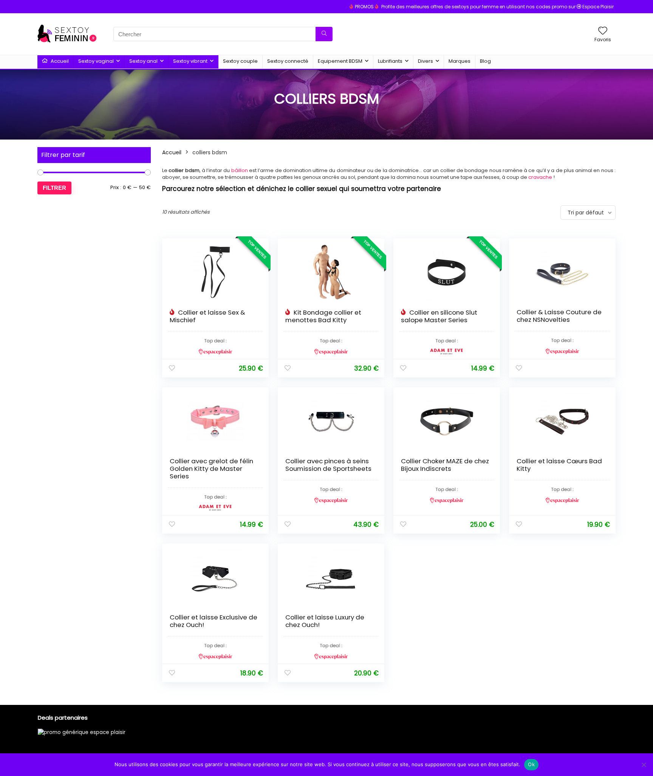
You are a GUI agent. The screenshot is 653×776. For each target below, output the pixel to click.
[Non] (643, 764)
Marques (459, 61)
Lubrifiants (390, 61)
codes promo (551, 6)
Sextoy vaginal (96, 61)
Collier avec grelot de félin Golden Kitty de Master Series (211, 468)
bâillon (239, 170)
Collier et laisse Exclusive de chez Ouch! (213, 621)
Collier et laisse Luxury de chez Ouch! (324, 621)
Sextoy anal (143, 61)
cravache (540, 177)
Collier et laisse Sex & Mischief (207, 316)
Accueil (59, 61)
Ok (531, 764)
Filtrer (54, 188)
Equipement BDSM (340, 61)
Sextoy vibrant (190, 61)
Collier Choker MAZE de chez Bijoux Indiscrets (445, 464)
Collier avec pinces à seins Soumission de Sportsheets (328, 464)
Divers (425, 61)
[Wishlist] (602, 31)
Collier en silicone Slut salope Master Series (439, 316)
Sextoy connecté (287, 61)
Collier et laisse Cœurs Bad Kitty (559, 464)
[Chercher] (324, 34)
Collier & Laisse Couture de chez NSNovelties (559, 315)
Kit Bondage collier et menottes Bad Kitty (323, 316)
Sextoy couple (240, 61)
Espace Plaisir (598, 6)
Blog (485, 61)
